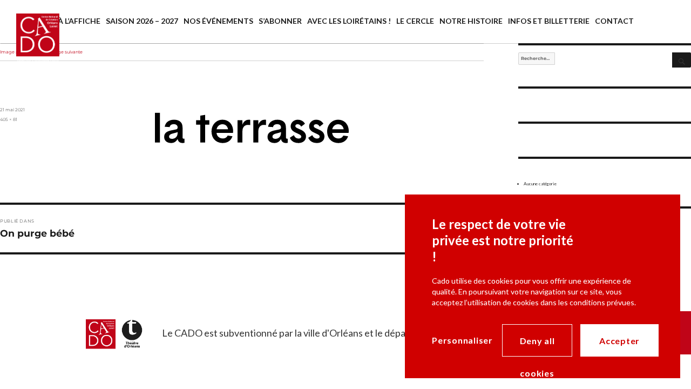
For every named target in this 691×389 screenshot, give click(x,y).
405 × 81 (8, 119)
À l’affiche (79, 20)
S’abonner (280, 20)
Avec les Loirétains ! (349, 20)
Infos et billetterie (549, 20)
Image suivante (66, 52)
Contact (614, 20)
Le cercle (415, 20)
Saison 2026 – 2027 (142, 20)
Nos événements (218, 20)
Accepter (619, 341)
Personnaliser (462, 340)
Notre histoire (471, 20)
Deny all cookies (537, 346)
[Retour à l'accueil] (29, 47)
